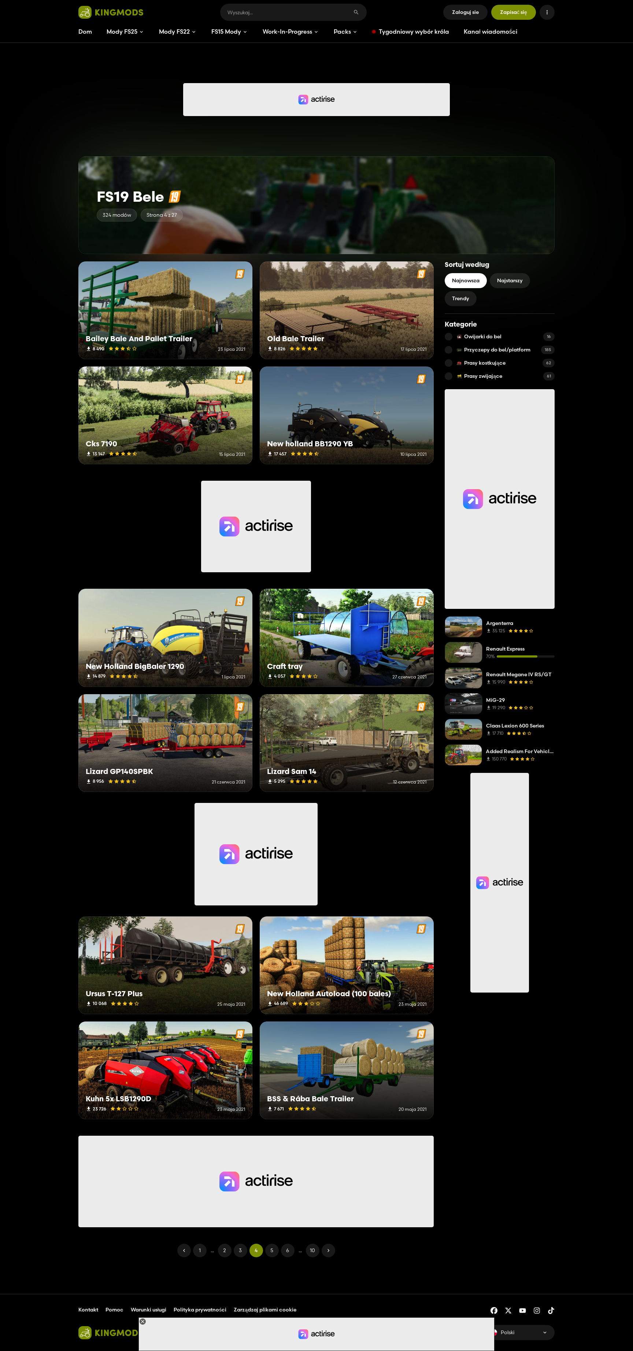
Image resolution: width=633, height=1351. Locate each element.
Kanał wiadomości (490, 31)
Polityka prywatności (200, 1309)
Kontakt (88, 1309)
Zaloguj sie (465, 12)
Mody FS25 (122, 31)
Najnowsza (466, 280)
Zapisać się (513, 12)
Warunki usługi (148, 1309)
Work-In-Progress (287, 31)
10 (312, 1250)
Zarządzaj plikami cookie (265, 1310)
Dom (85, 31)
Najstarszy (510, 280)
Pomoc (114, 1309)
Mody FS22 (174, 31)
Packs (342, 31)
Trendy (460, 298)
